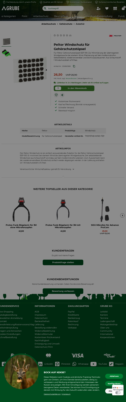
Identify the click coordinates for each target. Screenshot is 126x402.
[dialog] (63, 201)
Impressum (66, 394)
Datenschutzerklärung (52, 394)
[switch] (117, 392)
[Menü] (122, 386)
